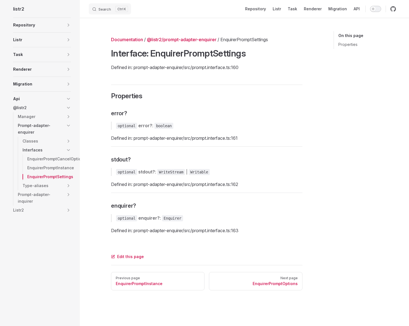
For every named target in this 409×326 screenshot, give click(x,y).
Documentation (127, 39)
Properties (348, 44)
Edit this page (130, 256)
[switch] (375, 9)
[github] (393, 9)
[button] (42, 25)
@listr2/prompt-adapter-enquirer (181, 39)
